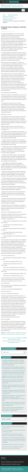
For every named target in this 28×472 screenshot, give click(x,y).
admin (6, 31)
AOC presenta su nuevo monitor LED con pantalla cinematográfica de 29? (14, 341)
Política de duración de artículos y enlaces (10, 464)
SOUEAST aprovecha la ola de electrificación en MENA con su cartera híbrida (13, 376)
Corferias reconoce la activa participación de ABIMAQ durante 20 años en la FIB (14, 338)
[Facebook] (18, 2)
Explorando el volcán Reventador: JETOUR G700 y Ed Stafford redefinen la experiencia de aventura (13, 391)
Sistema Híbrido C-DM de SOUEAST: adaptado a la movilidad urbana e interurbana (13, 367)
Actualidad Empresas (13, 15)
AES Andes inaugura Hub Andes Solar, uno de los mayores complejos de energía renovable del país (13, 385)
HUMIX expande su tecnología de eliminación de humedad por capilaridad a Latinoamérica (13, 380)
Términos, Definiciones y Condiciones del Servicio (12, 462)
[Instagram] (10, 2)
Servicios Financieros (8, 19)
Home (4, 15)
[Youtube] (12, 2)
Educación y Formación (8, 16)
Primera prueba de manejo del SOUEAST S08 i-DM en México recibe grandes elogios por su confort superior (13, 409)
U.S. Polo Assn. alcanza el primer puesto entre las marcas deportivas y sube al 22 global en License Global (13, 404)
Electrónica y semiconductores (10, 18)
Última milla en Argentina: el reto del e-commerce (13, 444)
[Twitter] (16, 2)
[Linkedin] (14, 2)
